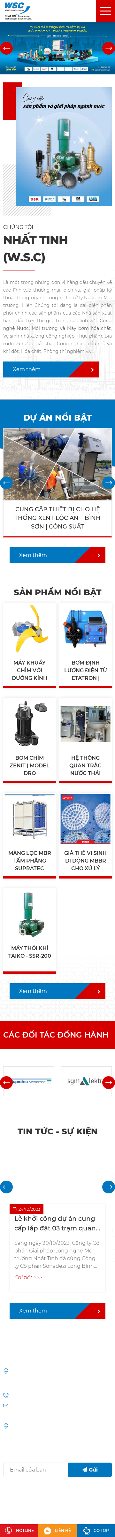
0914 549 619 (25, 1395)
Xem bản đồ (24, 1426)
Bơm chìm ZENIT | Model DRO (30, 765)
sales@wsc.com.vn (31, 1406)
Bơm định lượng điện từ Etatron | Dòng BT (85, 671)
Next (108, 48)
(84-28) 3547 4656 (62, 1395)
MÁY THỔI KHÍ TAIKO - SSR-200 (29, 952)
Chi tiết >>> (29, 658)
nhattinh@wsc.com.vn (36, 1416)
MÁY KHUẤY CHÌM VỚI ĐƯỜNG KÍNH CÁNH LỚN (29, 671)
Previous (6, 48)
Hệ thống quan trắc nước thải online (85, 766)
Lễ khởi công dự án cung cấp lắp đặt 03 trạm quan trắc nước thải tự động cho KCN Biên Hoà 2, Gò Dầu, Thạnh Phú (55, 1224)
